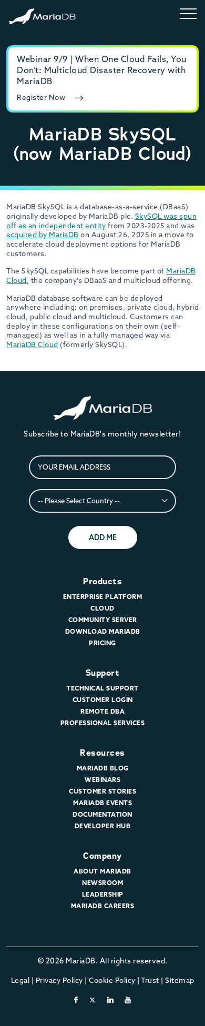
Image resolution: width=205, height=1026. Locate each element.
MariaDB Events (102, 803)
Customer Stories (102, 791)
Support (103, 672)
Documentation (102, 814)
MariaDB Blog (103, 768)
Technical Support (102, 688)
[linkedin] (110, 999)
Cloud (102, 608)
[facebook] (76, 999)
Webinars (102, 780)
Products (102, 581)
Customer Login (103, 700)
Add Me (103, 537)
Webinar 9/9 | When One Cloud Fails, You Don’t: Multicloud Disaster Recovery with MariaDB (102, 70)
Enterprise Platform (102, 597)
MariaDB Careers (103, 906)
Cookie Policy (112, 980)
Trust (150, 980)
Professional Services (102, 723)
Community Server (102, 620)
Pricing (102, 643)
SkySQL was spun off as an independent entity (101, 220)
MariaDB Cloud (32, 344)
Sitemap (179, 980)
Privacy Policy (59, 980)
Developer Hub (103, 826)
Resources (102, 752)
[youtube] (128, 999)
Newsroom (102, 883)
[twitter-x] (93, 999)
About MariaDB (102, 871)
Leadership (103, 894)
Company (102, 855)
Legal (20, 980)
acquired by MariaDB (42, 234)
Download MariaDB (102, 631)
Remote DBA (102, 711)
